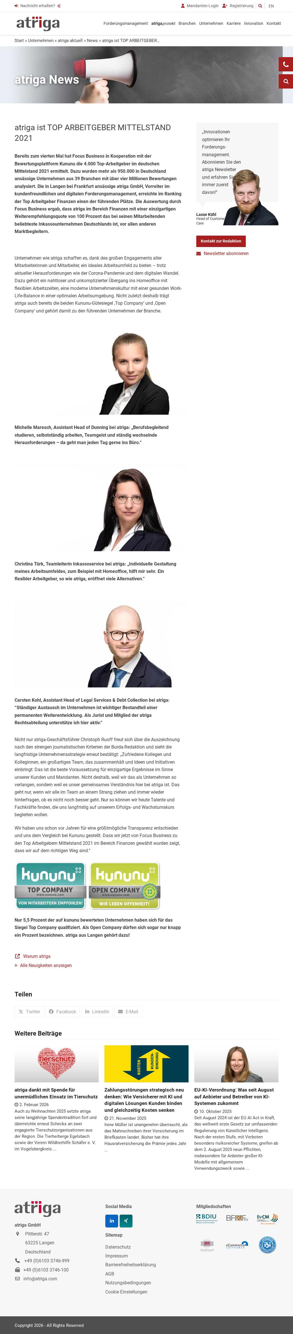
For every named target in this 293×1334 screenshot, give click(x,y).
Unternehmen (41, 40)
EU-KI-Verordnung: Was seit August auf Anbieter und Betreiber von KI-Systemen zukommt (234, 1096)
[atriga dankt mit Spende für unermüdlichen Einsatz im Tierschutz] (57, 1063)
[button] (29, 1012)
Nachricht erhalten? (37, 5)
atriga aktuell (70, 40)
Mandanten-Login (202, 5)
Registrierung (241, 5)
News (92, 40)
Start (19, 40)
